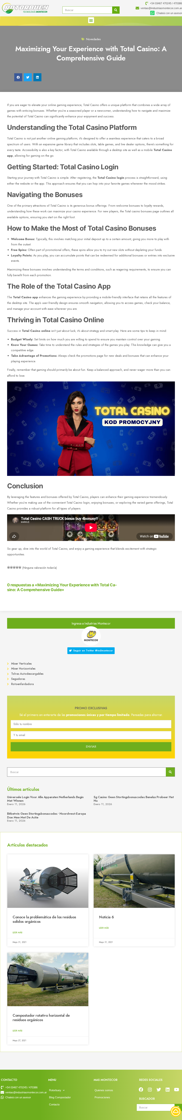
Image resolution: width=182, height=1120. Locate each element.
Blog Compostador (60, 1097)
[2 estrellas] (11, 567)
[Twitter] (158, 1089)
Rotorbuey (55, 1090)
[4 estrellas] (17, 567)
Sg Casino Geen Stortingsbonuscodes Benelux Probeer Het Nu (134, 799)
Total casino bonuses (138, 211)
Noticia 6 (106, 917)
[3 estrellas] (14, 567)
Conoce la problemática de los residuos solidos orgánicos (44, 919)
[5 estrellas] (19, 567)
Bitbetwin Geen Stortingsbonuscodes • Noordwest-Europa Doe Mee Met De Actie (46, 815)
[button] (91, 20)
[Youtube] (176, 1089)
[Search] (115, 10)
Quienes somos (104, 1090)
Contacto (54, 1104)
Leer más (17, 932)
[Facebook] (140, 1089)
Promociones (102, 1097)
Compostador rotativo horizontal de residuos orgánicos (41, 1018)
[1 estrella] (8, 567)
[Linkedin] (167, 1089)
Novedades (93, 39)
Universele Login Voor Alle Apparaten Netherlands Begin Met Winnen (45, 799)
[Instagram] (149, 1089)
